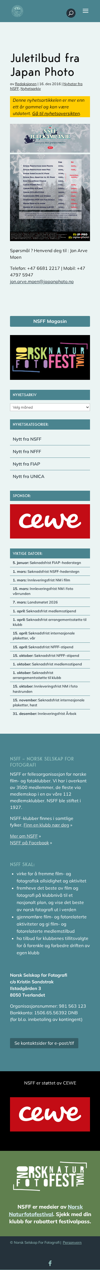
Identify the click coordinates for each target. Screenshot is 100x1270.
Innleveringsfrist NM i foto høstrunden (45, 688)
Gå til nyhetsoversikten (56, 113)
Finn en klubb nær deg (46, 825)
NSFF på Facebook (29, 842)
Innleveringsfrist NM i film (41, 580)
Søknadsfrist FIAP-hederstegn (47, 562)
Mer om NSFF (24, 836)
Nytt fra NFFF (27, 451)
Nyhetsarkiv (31, 88)
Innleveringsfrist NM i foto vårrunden (43, 591)
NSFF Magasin (50, 321)
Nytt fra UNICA (28, 476)
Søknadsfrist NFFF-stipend (43, 647)
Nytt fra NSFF (27, 439)
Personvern (72, 1242)
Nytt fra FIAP (26, 464)
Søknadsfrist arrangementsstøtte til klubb (49, 622)
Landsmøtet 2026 (35, 602)
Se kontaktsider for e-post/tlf (44, 1043)
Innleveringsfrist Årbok (44, 713)
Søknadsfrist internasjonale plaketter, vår (44, 635)
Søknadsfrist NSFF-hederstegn (46, 571)
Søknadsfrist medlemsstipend (44, 611)
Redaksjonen (26, 84)
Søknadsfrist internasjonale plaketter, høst (48, 702)
